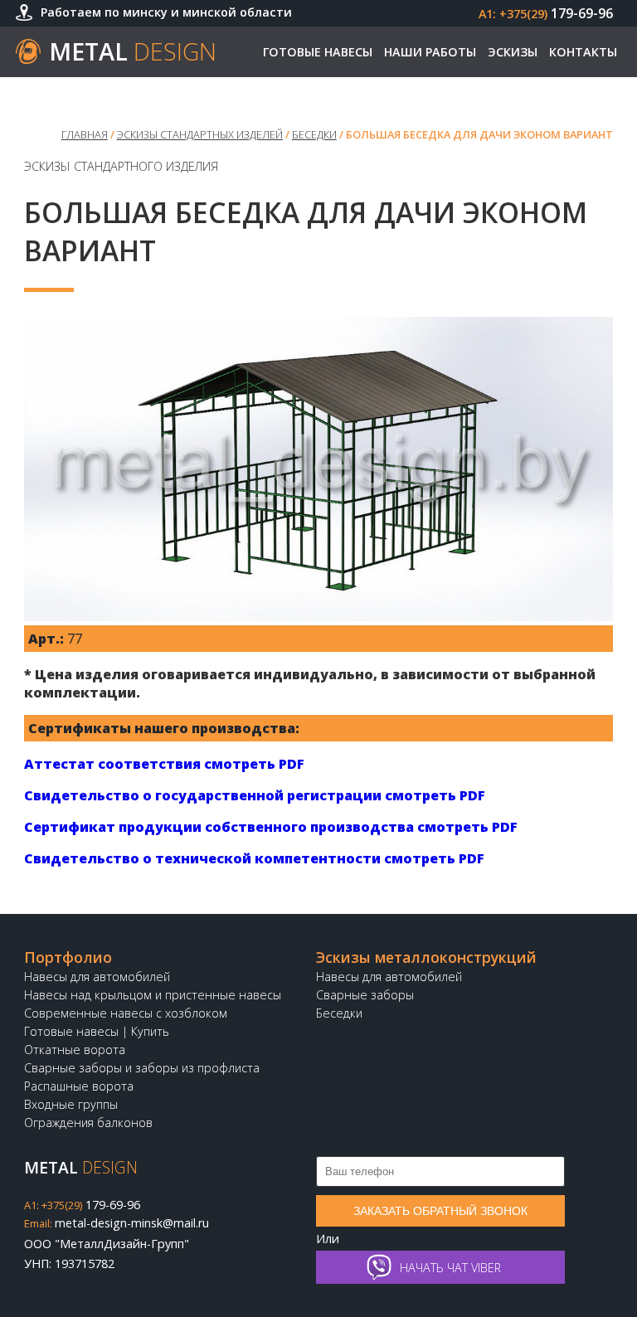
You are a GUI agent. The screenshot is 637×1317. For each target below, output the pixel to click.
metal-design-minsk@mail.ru (116, 1223)
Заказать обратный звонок (440, 1210)
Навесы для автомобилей (97, 976)
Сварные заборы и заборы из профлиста (142, 1068)
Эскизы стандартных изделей (200, 134)
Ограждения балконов (88, 1122)
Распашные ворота (79, 1086)
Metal (132, 51)
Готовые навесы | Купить (96, 1031)
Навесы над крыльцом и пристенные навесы (152, 995)
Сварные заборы (365, 995)
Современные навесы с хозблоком (125, 1013)
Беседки (314, 134)
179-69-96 (546, 13)
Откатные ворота (74, 1049)
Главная (84, 134)
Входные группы (71, 1104)
